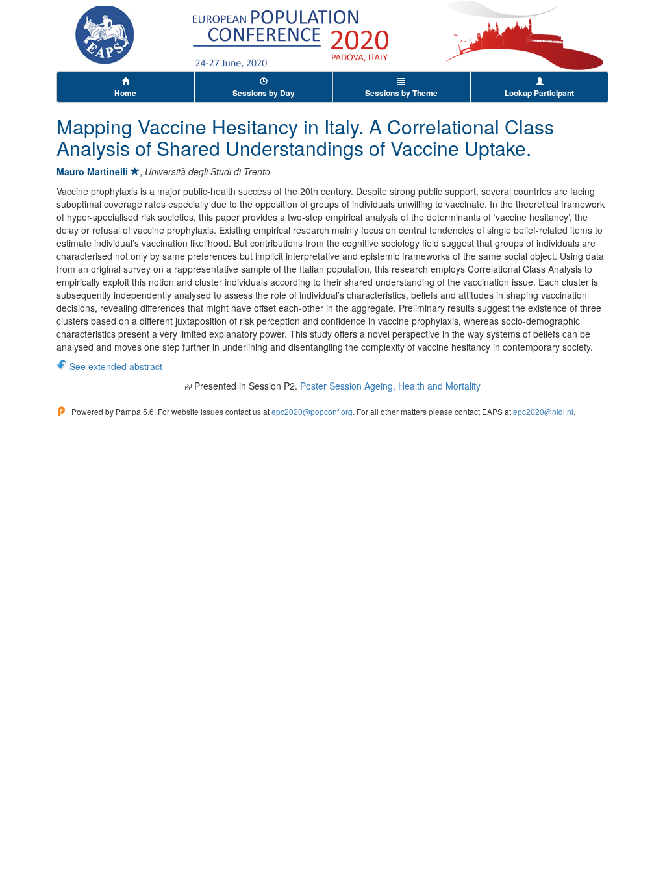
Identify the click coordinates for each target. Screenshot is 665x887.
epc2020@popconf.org (312, 411)
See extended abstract (115, 366)
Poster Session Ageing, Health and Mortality (390, 385)
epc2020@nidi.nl (543, 411)
